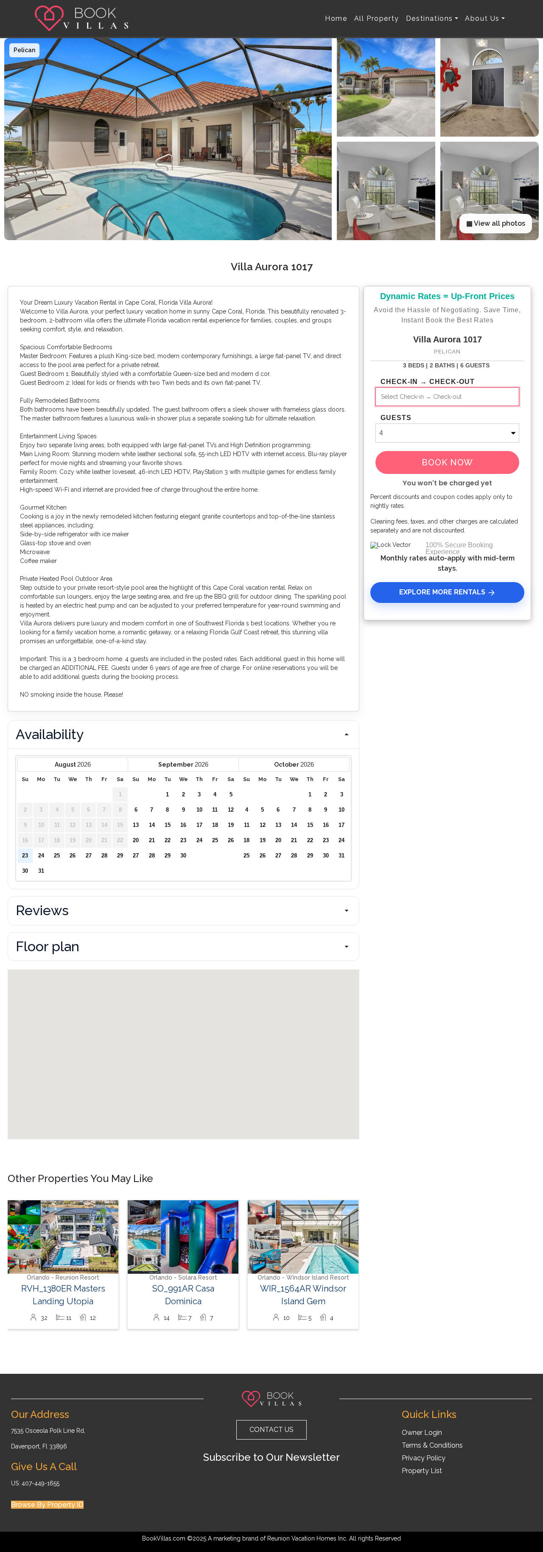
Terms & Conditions (432, 1445)
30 (25, 871)
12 (231, 810)
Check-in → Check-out (428, 381)
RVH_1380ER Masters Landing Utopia (63, 1294)
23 (25, 856)
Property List (422, 1471)
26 (73, 856)
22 (168, 840)
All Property (376, 18)
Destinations (429, 18)
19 (231, 825)
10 (199, 810)
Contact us (271, 1430)
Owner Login (422, 1433)
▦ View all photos (495, 223)
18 (215, 825)
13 (136, 825)
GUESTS (396, 418)
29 (120, 856)
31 (41, 871)
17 (199, 825)
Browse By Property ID (47, 1505)
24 (41, 856)
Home (336, 18)
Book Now (447, 462)
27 (89, 856)
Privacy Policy (423, 1458)
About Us (482, 18)
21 (152, 840)
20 (136, 840)
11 (215, 810)
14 (152, 825)
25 (57, 856)
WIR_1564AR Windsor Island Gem (303, 1294)
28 (104, 856)
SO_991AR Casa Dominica (183, 1294)
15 (168, 825)
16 (183, 825)
